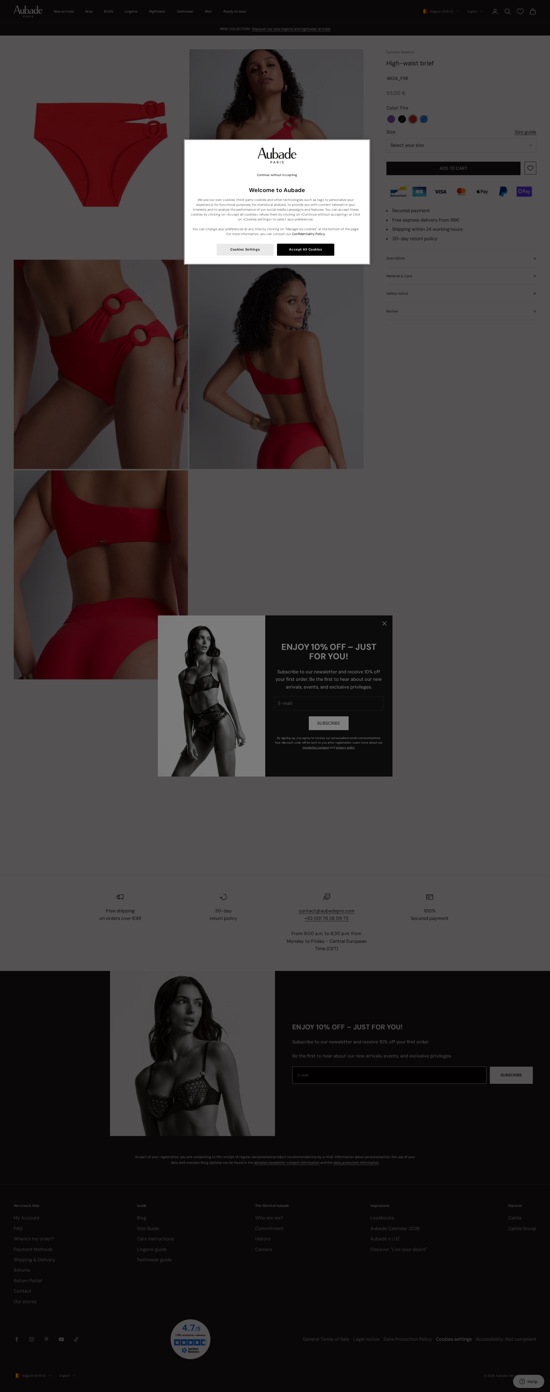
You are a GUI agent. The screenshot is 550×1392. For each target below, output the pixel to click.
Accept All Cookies (305, 249)
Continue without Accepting (277, 175)
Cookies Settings (245, 249)
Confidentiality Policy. (308, 234)
